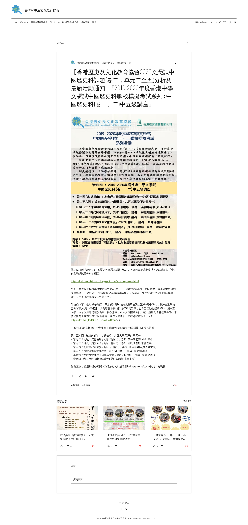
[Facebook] (230, 22)
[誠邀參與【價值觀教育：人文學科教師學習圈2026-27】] (77, 418)
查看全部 (187, 401)
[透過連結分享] (93, 376)
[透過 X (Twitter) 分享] (79, 376)
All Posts (60, 43)
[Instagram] (235, 22)
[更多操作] (175, 62)
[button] (187, 43)
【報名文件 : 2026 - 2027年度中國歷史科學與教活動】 (123, 437)
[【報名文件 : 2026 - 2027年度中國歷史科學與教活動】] (124, 418)
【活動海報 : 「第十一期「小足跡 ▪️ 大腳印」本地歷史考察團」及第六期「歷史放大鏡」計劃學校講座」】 (169, 437)
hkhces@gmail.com (204, 22)
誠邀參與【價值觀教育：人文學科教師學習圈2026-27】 (77, 437)
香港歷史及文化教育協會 (42, 10)
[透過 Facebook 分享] (72, 376)
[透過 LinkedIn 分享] (86, 376)
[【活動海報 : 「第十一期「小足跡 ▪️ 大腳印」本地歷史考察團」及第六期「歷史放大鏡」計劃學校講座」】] (170, 418)
